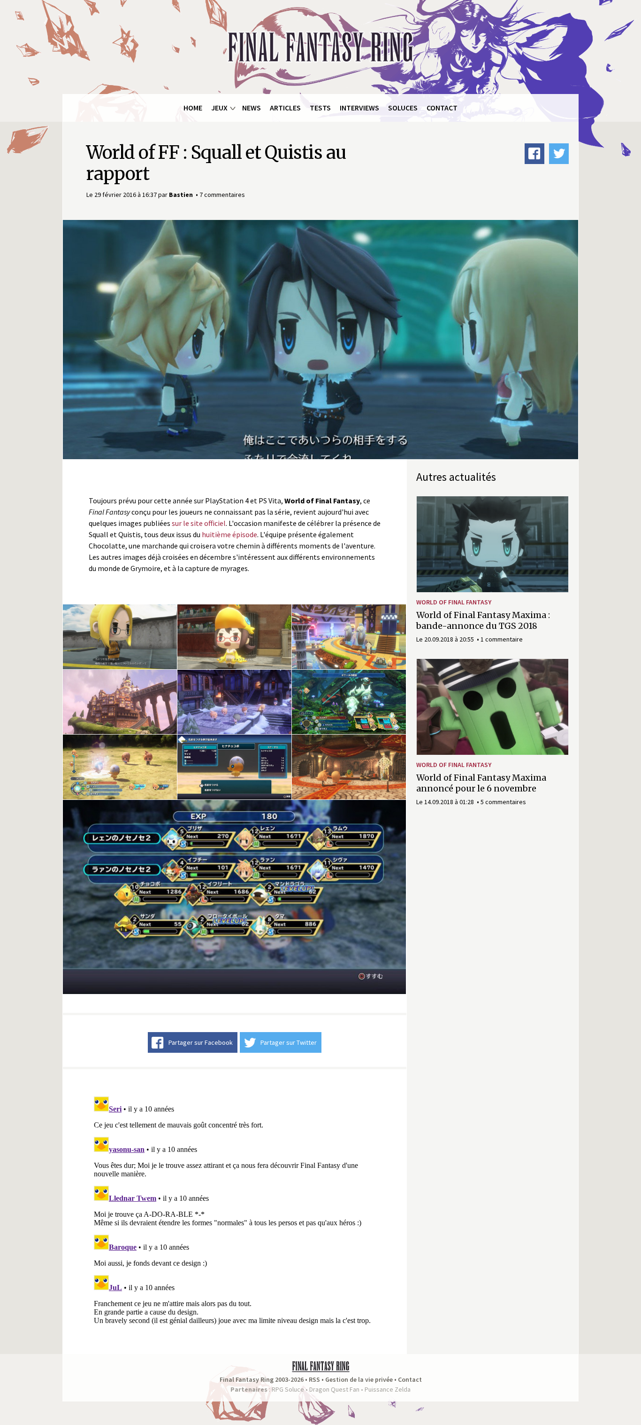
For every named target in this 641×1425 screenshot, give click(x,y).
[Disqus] (234, 1210)
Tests (320, 107)
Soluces (403, 107)
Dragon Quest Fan (334, 1389)
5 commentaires (503, 802)
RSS (314, 1379)
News (251, 107)
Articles (285, 107)
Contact (442, 107)
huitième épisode (229, 534)
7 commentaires (222, 194)
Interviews (359, 107)
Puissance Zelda (388, 1389)
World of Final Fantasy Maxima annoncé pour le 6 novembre (481, 783)
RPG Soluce (288, 1389)
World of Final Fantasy (453, 602)
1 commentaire (502, 639)
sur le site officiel (199, 523)
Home (192, 107)
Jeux (219, 107)
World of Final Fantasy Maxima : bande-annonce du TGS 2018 (483, 620)
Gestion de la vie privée (359, 1379)
